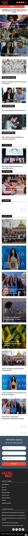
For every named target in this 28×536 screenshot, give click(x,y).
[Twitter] (19, 2)
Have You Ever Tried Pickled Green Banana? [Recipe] (12, 344)
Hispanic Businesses (8, 106)
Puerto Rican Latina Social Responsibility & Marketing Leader (14, 291)
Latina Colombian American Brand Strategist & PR (14, 239)
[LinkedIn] (21, 2)
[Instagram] (23, 2)
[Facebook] (17, 2)
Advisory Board (6, 492)
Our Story (4, 489)
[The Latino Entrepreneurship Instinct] (14, 49)
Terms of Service (6, 497)
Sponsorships (5, 484)
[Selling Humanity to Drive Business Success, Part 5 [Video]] (14, 185)
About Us (4, 487)
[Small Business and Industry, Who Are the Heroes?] (14, 22)
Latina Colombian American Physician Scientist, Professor (12, 265)
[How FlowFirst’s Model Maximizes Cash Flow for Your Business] (14, 36)
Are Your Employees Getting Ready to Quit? (12, 318)
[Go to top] (26, 535)
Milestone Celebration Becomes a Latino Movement (13, 515)
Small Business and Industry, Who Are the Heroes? (13, 512)
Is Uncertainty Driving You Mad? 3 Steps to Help (12, 525)
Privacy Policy (5, 495)
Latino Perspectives (8, 132)
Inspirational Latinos (9, 77)
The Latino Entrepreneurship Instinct (13, 110)
